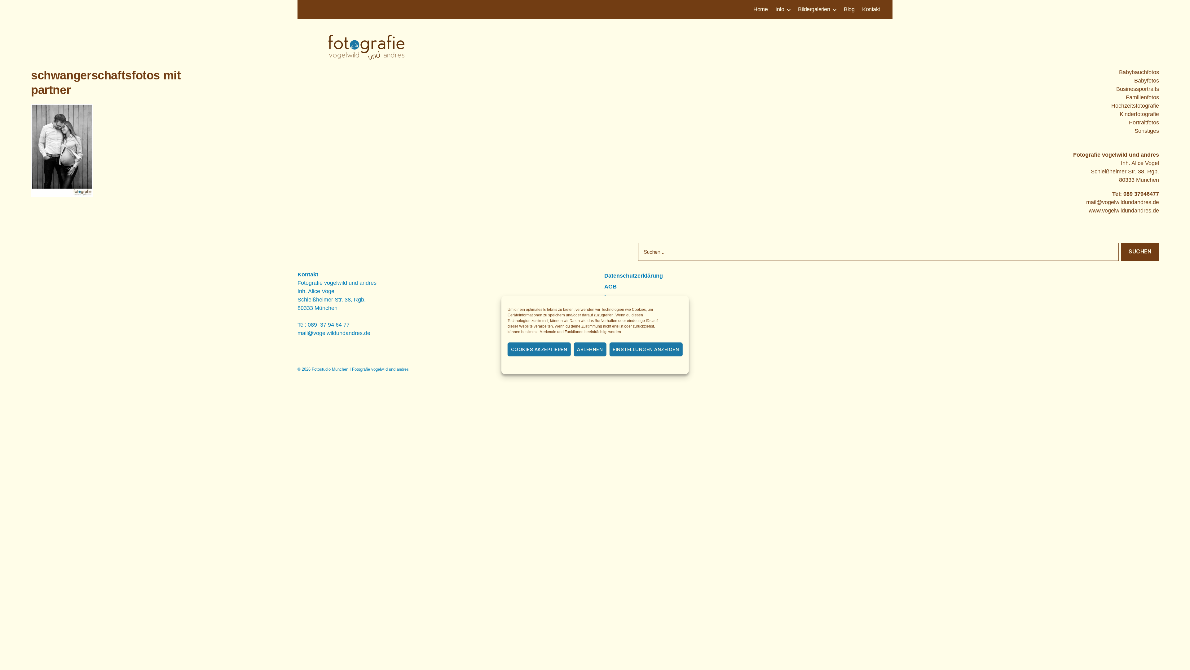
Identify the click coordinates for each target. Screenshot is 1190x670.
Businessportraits (1137, 89)
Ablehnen (590, 349)
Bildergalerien (814, 9)
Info (779, 9)
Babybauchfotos (1139, 72)
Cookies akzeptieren (539, 349)
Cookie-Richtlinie (560, 366)
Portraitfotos (1144, 122)
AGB (610, 287)
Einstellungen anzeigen (646, 349)
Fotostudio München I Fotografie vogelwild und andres (360, 369)
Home (760, 9)
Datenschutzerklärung (603, 366)
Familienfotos (1142, 97)
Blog (849, 9)
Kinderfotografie (1139, 114)
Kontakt (871, 9)
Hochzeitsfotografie (1135, 106)
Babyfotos (1146, 81)
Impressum (640, 366)
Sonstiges (1147, 131)
